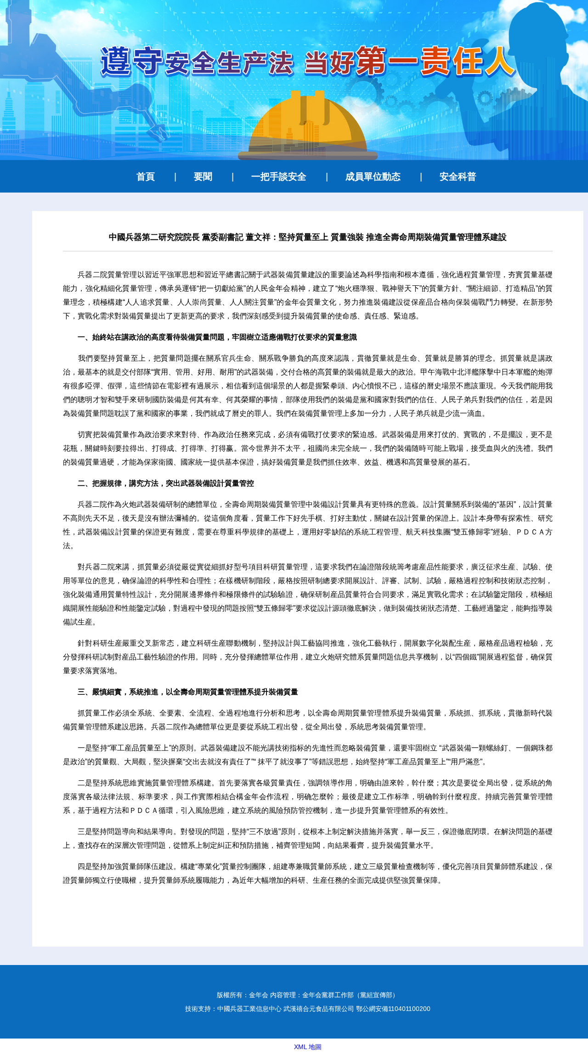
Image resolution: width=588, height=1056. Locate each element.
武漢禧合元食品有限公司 (318, 1008)
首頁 (145, 176)
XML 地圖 (308, 1046)
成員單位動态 (373, 176)
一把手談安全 (278, 176)
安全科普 (458, 176)
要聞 (203, 176)
